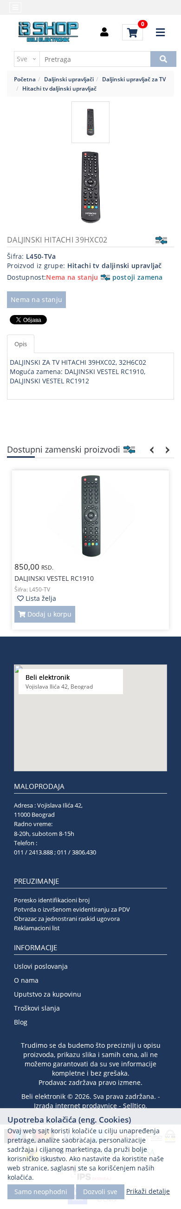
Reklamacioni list (37, 928)
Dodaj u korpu (48, 614)
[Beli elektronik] (49, 32)
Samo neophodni (40, 1191)
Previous (152, 450)
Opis (20, 344)
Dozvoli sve (100, 1191)
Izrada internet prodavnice (75, 1105)
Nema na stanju (36, 299)
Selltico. (135, 1105)
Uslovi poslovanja (41, 966)
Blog (20, 1022)
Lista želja (40, 598)
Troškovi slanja (37, 1008)
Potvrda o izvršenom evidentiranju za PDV (72, 909)
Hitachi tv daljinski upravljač (59, 88)
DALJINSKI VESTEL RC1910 (54, 578)
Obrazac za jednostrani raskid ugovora (67, 918)
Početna (25, 79)
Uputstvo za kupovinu (47, 994)
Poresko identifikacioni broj (52, 900)
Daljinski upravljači (69, 79)
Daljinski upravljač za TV (134, 79)
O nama (26, 980)
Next (166, 450)
